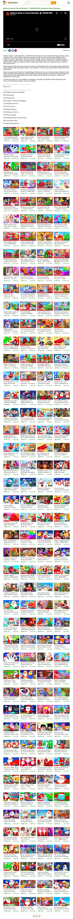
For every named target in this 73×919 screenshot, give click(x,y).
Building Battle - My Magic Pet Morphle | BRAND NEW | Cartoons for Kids (45, 420)
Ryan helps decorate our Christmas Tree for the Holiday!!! (61, 751)
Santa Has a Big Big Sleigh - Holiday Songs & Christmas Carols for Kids (45, 874)
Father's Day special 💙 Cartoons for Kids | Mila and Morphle (27, 243)
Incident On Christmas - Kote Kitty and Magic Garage (44, 490)
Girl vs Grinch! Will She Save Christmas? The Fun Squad (28, 420)
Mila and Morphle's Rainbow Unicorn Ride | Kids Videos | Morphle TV (61, 524)
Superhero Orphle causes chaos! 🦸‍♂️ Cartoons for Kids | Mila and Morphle (61, 296)
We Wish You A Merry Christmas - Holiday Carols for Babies (27, 891)
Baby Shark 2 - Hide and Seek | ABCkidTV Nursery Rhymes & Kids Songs (28, 261)
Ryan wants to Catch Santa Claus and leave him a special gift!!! (61, 594)
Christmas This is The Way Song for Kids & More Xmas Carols (61, 909)
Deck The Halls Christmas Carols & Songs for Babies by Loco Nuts (28, 455)
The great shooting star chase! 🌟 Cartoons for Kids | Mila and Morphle (27, 174)
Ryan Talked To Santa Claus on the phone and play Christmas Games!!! (44, 664)
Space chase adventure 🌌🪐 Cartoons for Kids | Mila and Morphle (61, 209)
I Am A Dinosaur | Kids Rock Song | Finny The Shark (60, 226)
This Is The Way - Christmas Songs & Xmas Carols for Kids (11, 612)
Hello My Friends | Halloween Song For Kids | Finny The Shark (11, 156)
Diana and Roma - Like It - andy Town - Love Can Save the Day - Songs (11, 278)
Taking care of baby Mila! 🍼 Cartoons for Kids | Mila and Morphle (28, 209)
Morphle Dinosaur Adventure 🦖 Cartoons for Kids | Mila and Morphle (28, 348)
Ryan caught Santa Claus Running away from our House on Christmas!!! (11, 472)
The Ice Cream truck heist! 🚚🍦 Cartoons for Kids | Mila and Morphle (28, 331)
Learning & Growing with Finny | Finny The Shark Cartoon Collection (28, 296)
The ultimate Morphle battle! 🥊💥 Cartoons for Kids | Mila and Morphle (44, 366)
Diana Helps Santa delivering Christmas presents (43, 507)
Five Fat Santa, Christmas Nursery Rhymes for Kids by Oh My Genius (45, 647)
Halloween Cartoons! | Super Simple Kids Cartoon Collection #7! (44, 348)
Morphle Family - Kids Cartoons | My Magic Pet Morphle (61, 383)
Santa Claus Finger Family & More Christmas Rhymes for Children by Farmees (28, 647)
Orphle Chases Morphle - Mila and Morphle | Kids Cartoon (44, 751)
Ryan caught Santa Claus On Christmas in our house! (61, 612)
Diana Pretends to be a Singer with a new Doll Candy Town (10, 226)
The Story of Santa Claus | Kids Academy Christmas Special (45, 821)
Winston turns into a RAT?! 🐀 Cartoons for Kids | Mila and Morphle (10, 366)
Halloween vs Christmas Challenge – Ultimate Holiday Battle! (10, 559)
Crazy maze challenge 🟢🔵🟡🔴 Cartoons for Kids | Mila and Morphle (61, 261)
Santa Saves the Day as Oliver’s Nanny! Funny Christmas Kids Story (44, 577)
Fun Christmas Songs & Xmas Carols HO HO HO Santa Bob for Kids (44, 542)
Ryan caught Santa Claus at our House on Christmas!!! (28, 839)
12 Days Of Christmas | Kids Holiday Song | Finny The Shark (61, 366)
